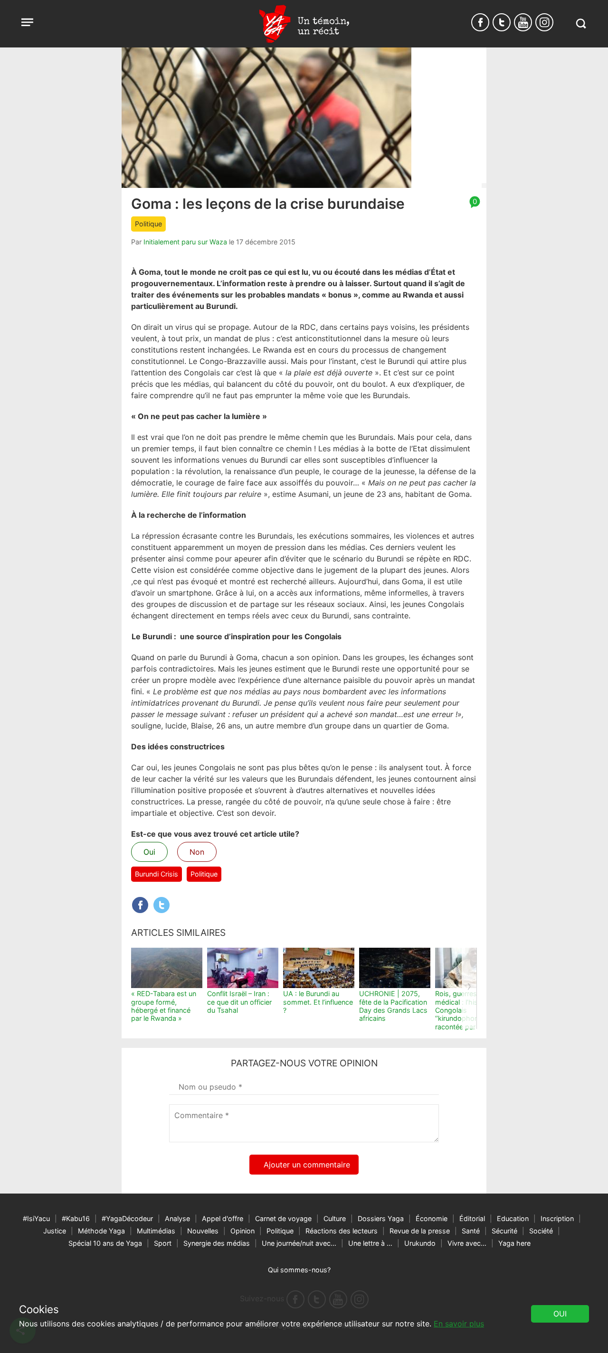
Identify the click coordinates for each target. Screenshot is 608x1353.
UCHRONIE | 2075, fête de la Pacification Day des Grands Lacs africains (393, 1005)
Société (541, 1231)
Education (513, 1218)
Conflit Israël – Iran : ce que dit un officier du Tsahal (239, 1001)
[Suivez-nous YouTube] (523, 22)
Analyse (177, 1218)
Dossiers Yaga (381, 1218)
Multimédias (156, 1231)
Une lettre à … (370, 1243)
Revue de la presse (420, 1231)
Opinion (242, 1231)
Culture (334, 1218)
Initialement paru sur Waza (185, 242)
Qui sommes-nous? (299, 1270)
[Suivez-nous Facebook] (480, 22)
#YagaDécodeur (127, 1218)
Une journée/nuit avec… (299, 1243)
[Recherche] (580, 23)
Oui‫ (560, 1313)
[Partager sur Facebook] (140, 905)
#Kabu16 (76, 1218)
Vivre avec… (466, 1243)
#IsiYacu (36, 1218)
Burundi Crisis (156, 874)
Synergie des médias (216, 1243)
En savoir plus (459, 1323)
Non (197, 852)
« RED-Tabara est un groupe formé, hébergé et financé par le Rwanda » (163, 1005)
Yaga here (514, 1243)
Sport (162, 1243)
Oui (149, 852)
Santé (471, 1231)
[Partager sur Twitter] (161, 905)
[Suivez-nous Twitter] (502, 22)
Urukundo (420, 1243)
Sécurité (504, 1231)
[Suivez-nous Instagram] (544, 22)
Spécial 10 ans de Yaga (105, 1243)
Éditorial (472, 1218)
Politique (148, 224)
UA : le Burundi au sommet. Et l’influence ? (318, 1001)
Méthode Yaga (101, 1231)
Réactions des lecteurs (341, 1231)
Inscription (557, 1218)
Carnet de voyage (283, 1218)
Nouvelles (202, 1231)
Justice (54, 1231)
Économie (431, 1218)
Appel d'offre (222, 1218)
